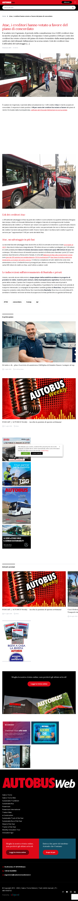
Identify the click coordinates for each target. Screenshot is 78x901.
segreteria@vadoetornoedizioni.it (17, 875)
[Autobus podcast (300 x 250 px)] (16, 756)
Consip (28, 302)
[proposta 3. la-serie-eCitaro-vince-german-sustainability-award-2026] (39, 537)
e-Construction (7, 815)
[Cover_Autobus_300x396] (39, 505)
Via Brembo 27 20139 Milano (14, 867)
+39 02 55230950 (10, 871)
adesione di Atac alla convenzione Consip (57, 255)
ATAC (6, 302)
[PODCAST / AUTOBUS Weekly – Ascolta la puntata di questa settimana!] (39, 398)
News (22, 369)
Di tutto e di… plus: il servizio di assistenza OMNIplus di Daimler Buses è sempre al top (38, 365)
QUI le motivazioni (41, 257)
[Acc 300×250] (45, 732)
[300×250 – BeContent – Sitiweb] (16, 732)
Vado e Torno (7, 795)
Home (4, 16)
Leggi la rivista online (39, 684)
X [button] (59, 446)
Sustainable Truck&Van (10, 801)
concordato (17, 302)
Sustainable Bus (8, 804)
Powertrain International (11, 809)
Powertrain (6, 806)
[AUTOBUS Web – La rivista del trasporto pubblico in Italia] (8, 2)
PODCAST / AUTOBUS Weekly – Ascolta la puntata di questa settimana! (31, 422)
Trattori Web (7, 812)
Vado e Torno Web (9, 798)
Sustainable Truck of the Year (12, 818)
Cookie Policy (44, 450)
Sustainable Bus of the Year (12, 821)
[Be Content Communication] (15, 894)
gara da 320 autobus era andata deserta (20, 257)
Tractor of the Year (9, 827)
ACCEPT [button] (25, 453)
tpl (37, 302)
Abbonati (67, 2)
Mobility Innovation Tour (11, 830)
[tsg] (39, 474)
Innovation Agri (7, 833)
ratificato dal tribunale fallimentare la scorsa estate (49, 110)
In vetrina (17, 369)
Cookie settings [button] (36, 453)
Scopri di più (50, 852)
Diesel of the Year (8, 824)
